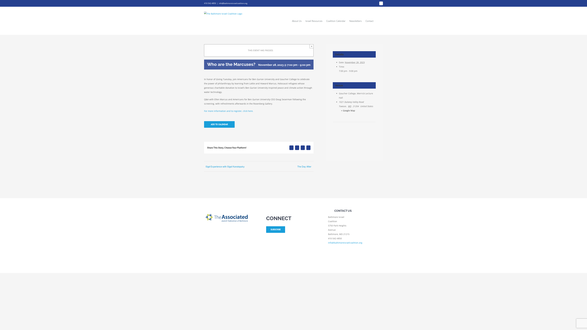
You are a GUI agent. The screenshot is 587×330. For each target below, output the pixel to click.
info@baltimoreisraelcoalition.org (233, 3)
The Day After (304, 166)
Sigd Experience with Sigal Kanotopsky (225, 166)
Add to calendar (219, 124)
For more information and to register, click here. (229, 111)
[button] (378, 21)
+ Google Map (348, 110)
